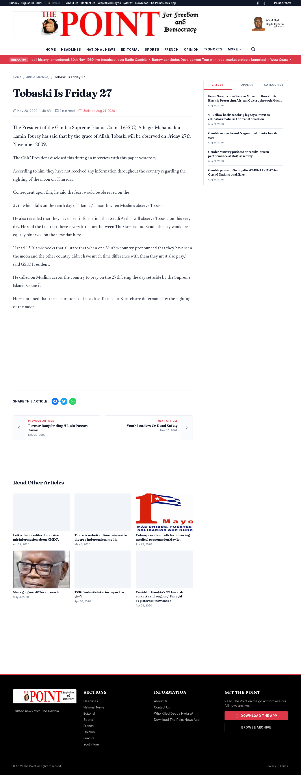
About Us (72, 3)
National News (101, 49)
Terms (284, 766)
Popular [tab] (246, 84)
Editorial (130, 49)
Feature (89, 738)
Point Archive (283, 3)
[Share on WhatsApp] (72, 401)
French (171, 49)
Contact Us (88, 3)
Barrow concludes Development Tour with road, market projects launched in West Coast (211, 59)
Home (51, 49)
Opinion (191, 49)
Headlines (71, 49)
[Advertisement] (103, 353)
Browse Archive (256, 727)
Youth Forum (92, 744)
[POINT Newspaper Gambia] (257, 3)
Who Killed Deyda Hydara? (115, 3)
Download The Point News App (155, 3)
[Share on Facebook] (55, 401)
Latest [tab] (217, 84)
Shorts (215, 49)
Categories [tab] (273, 84)
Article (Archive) (38, 77)
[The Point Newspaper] (264, 3)
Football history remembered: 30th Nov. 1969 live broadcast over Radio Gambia (76, 59)
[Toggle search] (253, 49)
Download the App (259, 716)
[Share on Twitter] (63, 401)
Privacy (271, 766)
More (233, 49)
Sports (152, 49)
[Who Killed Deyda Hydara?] (270, 24)
